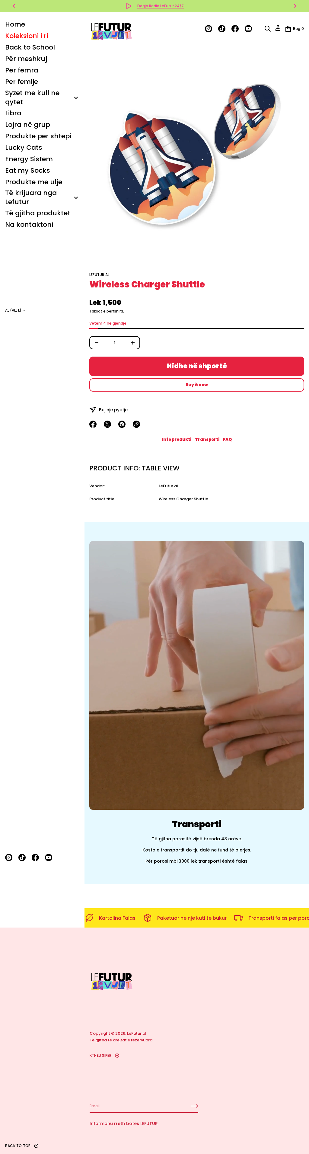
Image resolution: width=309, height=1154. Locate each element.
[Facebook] (35, 857)
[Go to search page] (267, 28)
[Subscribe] (194, 1106)
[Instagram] (8, 857)
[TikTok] (22, 857)
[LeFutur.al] (111, 29)
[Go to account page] (278, 30)
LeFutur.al (99, 274)
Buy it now (197, 385)
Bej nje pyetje (113, 410)
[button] (267, 28)
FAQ (227, 439)
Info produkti (176, 439)
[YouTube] (48, 857)
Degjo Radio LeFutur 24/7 (160, 5)
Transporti (207, 439)
